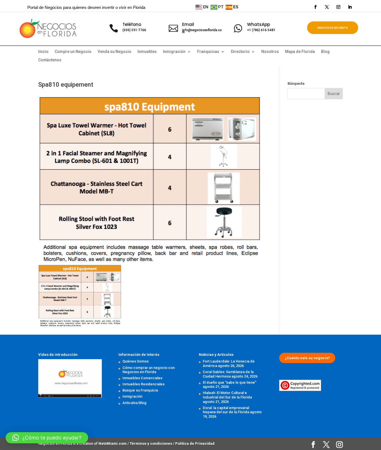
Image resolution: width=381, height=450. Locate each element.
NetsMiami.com (112, 443)
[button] (47, 437)
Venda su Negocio (114, 52)
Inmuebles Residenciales (143, 384)
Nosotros (270, 52)
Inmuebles (147, 52)
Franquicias (208, 52)
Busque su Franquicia (140, 390)
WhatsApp (258, 24)
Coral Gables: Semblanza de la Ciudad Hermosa (228, 374)
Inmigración (132, 396)
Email (188, 24)
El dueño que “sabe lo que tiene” (229, 382)
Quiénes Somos (135, 361)
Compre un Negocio (73, 52)
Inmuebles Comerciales (142, 378)
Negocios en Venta (332, 28)
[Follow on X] (327, 7)
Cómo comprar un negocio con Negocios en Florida (148, 370)
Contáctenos (49, 60)
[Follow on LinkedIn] (350, 7)
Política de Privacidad (194, 443)
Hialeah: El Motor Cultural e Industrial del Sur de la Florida (227, 395)
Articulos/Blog (134, 403)
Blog (325, 52)
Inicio (43, 52)
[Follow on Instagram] (338, 7)
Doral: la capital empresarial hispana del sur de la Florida (226, 410)
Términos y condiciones (151, 443)
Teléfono (131, 24)
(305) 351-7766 (134, 30)
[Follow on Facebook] (315, 7)
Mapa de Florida (300, 52)
